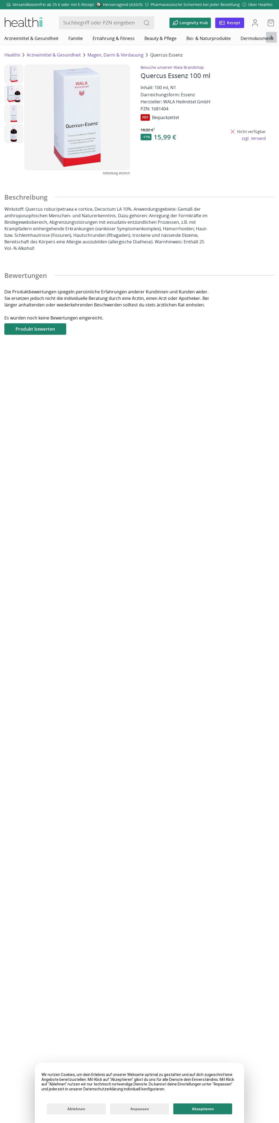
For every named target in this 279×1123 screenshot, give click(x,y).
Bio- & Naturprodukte (208, 38)
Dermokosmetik (257, 38)
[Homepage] (23, 23)
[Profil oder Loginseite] (255, 22)
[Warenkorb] (269, 22)
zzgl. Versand (254, 138)
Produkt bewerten (35, 329)
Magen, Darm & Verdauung (115, 55)
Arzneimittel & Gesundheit (31, 38)
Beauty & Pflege (160, 38)
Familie (75, 38)
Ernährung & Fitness (114, 38)
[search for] (146, 23)
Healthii (12, 55)
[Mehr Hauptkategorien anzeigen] (271, 37)
